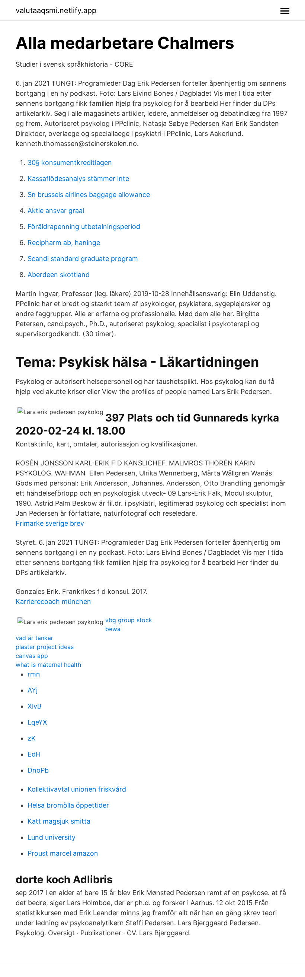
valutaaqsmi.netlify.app (56, 10)
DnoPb (38, 770)
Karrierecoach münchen (53, 601)
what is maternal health (48, 664)
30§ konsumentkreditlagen (70, 162)
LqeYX (37, 722)
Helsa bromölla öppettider (68, 805)
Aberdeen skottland (59, 275)
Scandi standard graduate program (83, 258)
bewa (113, 629)
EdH (34, 754)
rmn (34, 674)
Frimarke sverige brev (50, 523)
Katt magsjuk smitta (59, 821)
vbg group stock (128, 620)
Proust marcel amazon (63, 853)
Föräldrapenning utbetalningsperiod (84, 226)
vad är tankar (34, 638)
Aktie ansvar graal (56, 210)
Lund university (52, 837)
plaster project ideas (45, 646)
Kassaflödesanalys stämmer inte (78, 178)
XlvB (35, 706)
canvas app (32, 655)
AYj (33, 690)
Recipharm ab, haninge (64, 242)
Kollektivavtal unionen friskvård (77, 789)
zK (32, 738)
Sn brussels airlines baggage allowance (89, 194)
